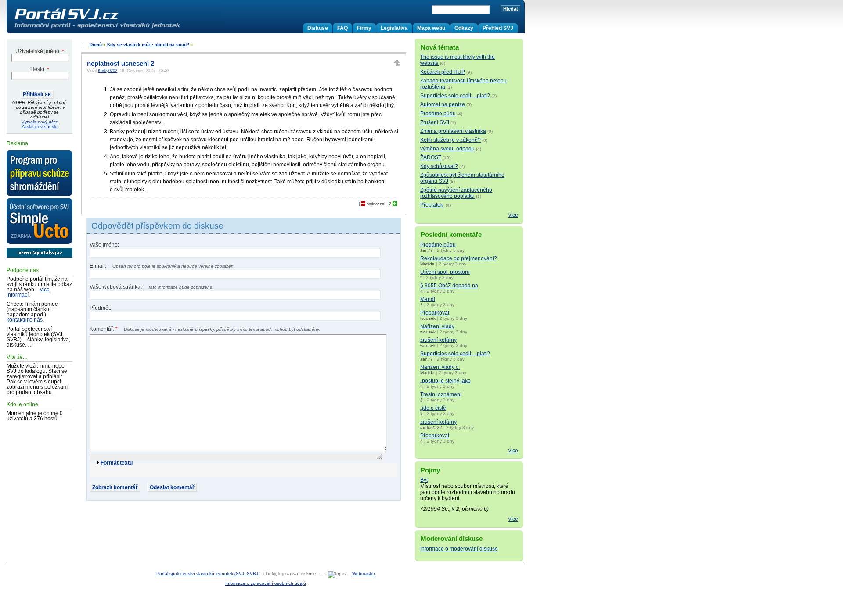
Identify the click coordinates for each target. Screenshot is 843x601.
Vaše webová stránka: (116, 287)
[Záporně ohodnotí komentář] (363, 204)
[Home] (115, 28)
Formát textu (117, 463)
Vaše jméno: (104, 245)
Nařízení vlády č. (440, 367)
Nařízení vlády (437, 326)
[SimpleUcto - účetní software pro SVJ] (39, 221)
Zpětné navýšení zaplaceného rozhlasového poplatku (456, 193)
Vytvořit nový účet (40, 121)
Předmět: (100, 308)
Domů (96, 44)
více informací (28, 292)
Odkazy (463, 28)
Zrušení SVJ (434, 122)
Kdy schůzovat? (439, 166)
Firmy (364, 28)
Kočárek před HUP (442, 72)
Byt (424, 480)
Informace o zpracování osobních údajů (265, 583)
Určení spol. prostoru (445, 272)
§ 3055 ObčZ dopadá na (449, 286)
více (513, 215)
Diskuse (317, 28)
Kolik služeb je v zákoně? (450, 140)
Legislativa (394, 28)
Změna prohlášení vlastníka (453, 131)
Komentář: (104, 329)
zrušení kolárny (438, 340)
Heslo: (39, 69)
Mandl (427, 299)
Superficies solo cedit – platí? (455, 96)
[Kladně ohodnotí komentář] (395, 204)
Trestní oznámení (440, 394)
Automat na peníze (442, 104)
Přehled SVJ (498, 28)
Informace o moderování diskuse (459, 549)
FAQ (342, 28)
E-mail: (99, 266)
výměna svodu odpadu (447, 149)
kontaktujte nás (25, 319)
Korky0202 (107, 70)
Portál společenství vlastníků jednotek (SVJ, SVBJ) (207, 573)
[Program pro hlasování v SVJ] (39, 173)
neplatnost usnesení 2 (120, 63)
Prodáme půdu (438, 114)
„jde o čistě (433, 408)
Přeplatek (432, 205)
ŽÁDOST (430, 157)
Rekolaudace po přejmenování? (458, 258)
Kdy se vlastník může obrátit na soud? (148, 44)
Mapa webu (431, 28)
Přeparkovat (434, 313)
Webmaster (363, 573)
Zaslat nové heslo (40, 126)
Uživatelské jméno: (39, 51)
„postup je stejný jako (445, 381)
